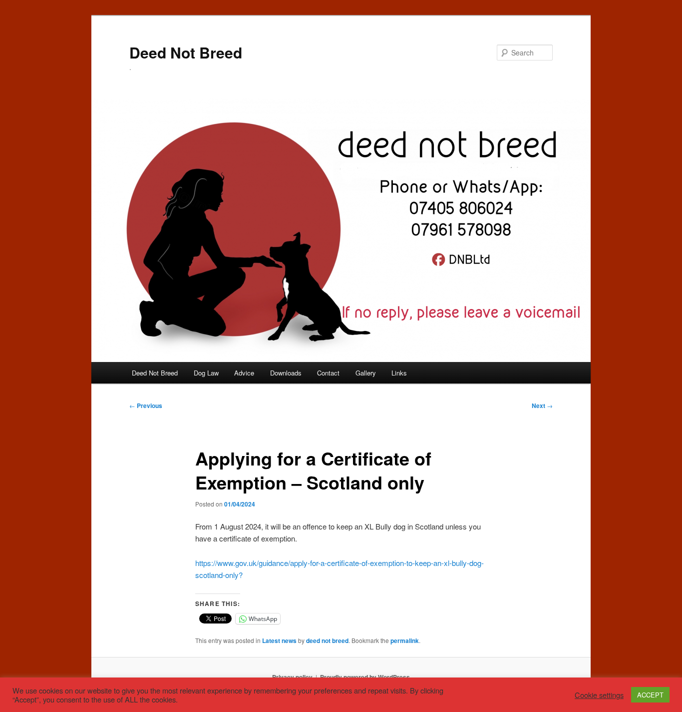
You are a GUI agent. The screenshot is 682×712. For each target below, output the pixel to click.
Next (542, 405)
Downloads (286, 373)
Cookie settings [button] (599, 695)
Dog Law (206, 373)
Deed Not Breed (185, 52)
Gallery (365, 373)
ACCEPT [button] (650, 695)
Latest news (279, 640)
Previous (145, 405)
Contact (328, 373)
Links (399, 373)
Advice (244, 373)
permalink (404, 640)
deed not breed (327, 640)
